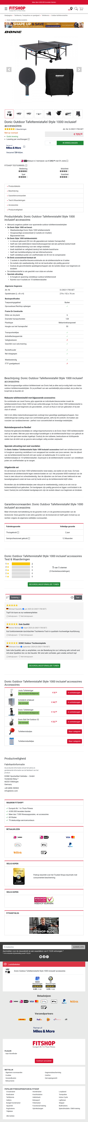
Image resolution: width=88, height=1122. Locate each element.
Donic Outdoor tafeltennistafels (17, 20)
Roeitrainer (10, 1095)
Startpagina (8, 15)
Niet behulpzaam (27, 616)
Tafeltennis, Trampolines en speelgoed (26, 15)
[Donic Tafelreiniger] (11, 712)
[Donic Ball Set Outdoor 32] (11, 722)
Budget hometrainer (13, 1103)
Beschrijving (13, 191)
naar (11, 1054)
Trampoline (63, 1095)
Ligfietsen (62, 1100)
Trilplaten (9, 1111)
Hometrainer (37, 1092)
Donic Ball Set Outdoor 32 (28, 719)
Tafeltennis (45, 15)
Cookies (8, 1075)
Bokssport (36, 1100)
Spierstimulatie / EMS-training (69, 1109)
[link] (17, 837)
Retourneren (10, 1081)
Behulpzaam (12, 616)
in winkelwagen (70, 143)
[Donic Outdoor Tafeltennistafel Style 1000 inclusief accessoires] (8, 971)
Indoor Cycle (63, 1097)
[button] (9, 113)
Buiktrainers (63, 1106)
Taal (77, 597)
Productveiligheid (15, 210)
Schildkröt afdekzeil (26, 700)
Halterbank (36, 1097)
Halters (8, 1100)
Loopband (62, 1092)
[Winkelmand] (82, 9)
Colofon (48, 1075)
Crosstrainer (10, 1092)
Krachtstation (37, 1095)
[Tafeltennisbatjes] (11, 731)
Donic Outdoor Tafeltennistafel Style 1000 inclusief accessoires (39, 971)
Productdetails (14, 186)
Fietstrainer (37, 1103)
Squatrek (9, 1106)
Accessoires (13, 205)
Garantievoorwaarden (17, 196)
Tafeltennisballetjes (26, 741)
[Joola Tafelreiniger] (11, 692)
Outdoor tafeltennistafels (59, 15)
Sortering (14, 597)
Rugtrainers (10, 1109)
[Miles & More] (44, 1030)
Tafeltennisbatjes (25, 731)
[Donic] (13, 32)
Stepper (61, 1103)
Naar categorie (74, 731)
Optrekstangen (38, 1109)
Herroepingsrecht (51, 1078)
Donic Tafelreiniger (25, 710)
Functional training (39, 1106)
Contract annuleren (44, 1061)
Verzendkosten (11, 1078)
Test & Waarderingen (16, 200)
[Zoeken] (76, 8)
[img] (24, 147)
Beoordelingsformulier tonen (44, 584)
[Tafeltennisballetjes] (11, 741)
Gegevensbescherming (53, 1073)
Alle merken (10, 1116)
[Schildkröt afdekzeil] (11, 702)
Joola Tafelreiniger (25, 690)
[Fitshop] (17, 9)
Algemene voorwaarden (14, 1073)
